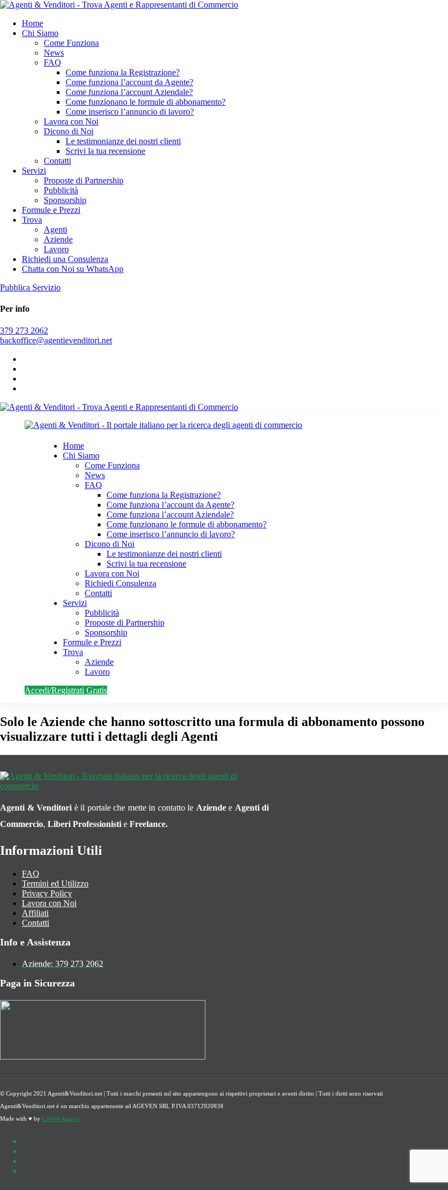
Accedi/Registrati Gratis (66, 690)
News (54, 52)
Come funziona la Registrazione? (123, 72)
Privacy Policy (47, 893)
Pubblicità (61, 190)
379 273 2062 (24, 330)
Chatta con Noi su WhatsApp (72, 268)
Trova (32, 219)
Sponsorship (65, 200)
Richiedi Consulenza (120, 583)
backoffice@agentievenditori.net (56, 340)
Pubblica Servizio (30, 287)
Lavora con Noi (71, 121)
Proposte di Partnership (83, 180)
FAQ (52, 62)
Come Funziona (71, 42)
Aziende (58, 239)
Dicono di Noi (68, 131)
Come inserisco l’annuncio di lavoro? (130, 111)
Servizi (34, 170)
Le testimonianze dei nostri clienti (123, 141)
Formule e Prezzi (51, 210)
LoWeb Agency (61, 1118)
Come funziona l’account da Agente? (129, 82)
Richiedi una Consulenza (65, 259)
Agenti (55, 229)
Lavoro (56, 249)
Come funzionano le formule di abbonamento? (146, 101)
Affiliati (35, 913)
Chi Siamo (40, 33)
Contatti (57, 160)
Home (32, 23)
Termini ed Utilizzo (55, 883)
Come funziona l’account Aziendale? (129, 92)
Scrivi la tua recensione (105, 151)
